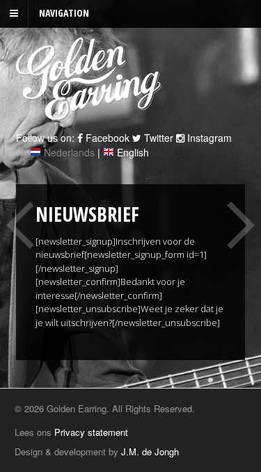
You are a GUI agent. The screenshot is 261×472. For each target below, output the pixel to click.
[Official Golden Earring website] (91, 113)
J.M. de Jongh (150, 451)
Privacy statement (91, 432)
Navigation (64, 12)
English (133, 152)
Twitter (157, 138)
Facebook (106, 138)
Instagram (208, 138)
